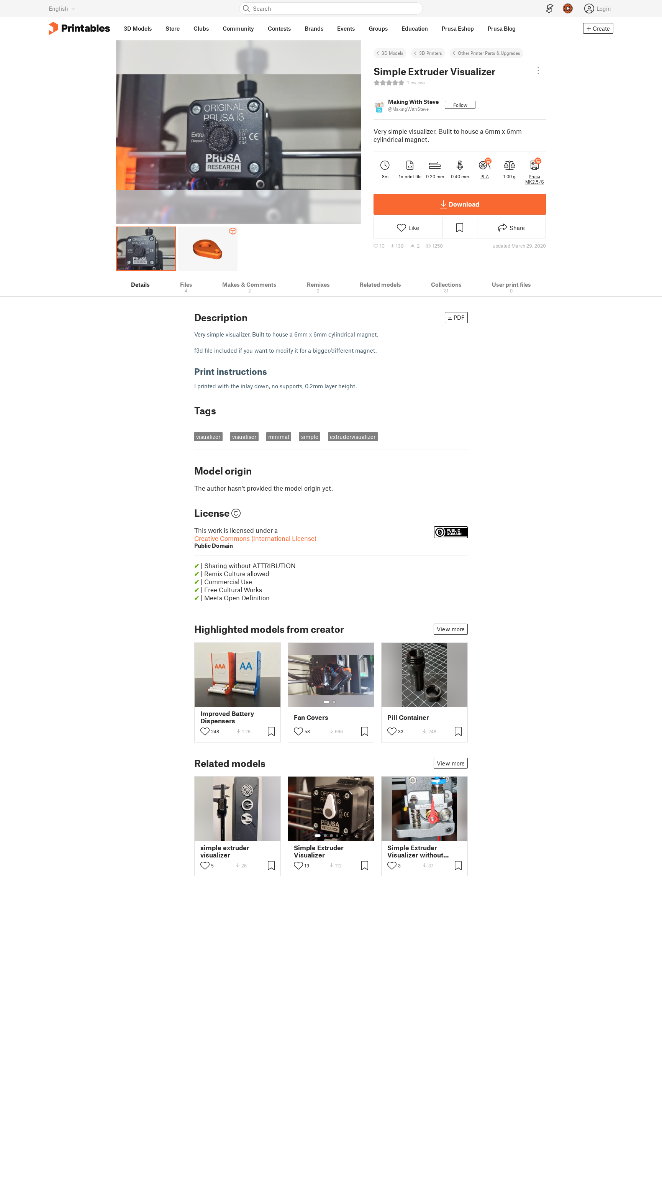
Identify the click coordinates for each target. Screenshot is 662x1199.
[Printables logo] (79, 28)
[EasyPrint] (549, 8)
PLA (484, 176)
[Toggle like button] (205, 731)
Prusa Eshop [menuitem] (458, 28)
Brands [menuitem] (314, 28)
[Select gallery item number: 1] (326, 701)
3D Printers (430, 53)
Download (464, 204)
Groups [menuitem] (378, 28)
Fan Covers (311, 717)
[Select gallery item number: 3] (331, 835)
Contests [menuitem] (279, 28)
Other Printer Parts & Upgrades (489, 53)
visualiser (244, 436)
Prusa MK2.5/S (534, 179)
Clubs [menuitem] (201, 28)
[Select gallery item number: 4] (337, 835)
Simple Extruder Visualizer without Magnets (415, 851)
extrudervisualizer (352, 436)
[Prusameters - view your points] (568, 8)
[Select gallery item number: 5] (342, 835)
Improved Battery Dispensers (227, 717)
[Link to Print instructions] (273, 371)
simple (309, 436)
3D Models (392, 53)
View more (451, 629)
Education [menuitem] (414, 28)
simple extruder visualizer (224, 851)
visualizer (208, 436)
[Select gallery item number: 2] (334, 701)
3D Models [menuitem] (138, 28)
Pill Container (408, 717)
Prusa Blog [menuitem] (502, 28)
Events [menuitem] (346, 28)
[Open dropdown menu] (538, 70)
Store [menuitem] (173, 28)
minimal (278, 436)
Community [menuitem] (238, 28)
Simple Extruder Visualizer (319, 851)
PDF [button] (459, 317)
